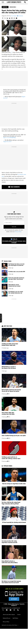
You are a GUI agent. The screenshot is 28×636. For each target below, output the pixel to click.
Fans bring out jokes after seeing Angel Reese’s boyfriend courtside (9, 541)
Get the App (14, 599)
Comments (20, 15)
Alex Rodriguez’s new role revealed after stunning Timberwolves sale (15, 292)
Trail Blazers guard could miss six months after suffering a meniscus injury (11, 457)
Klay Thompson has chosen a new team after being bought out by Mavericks (16, 264)
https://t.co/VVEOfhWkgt (9, 137)
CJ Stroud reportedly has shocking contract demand (14, 522)
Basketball (5, 7)
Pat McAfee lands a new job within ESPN (16, 271)
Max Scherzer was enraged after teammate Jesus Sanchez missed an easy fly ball (11, 581)
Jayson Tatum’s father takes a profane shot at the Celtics (8, 413)
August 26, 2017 (7, 141)
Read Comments (15, 187)
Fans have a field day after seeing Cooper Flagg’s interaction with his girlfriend (11, 503)
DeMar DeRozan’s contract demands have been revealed (14, 285)
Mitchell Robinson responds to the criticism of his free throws (9, 367)
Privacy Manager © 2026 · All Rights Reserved (11, 607)
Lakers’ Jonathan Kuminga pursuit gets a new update (14, 435)
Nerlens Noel (13, 7)
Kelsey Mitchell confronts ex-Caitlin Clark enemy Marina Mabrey (10, 561)
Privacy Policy (18, 231)
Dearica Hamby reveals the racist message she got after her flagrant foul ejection (11, 390)
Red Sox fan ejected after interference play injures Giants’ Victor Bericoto (16, 278)
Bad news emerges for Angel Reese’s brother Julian (14, 483)
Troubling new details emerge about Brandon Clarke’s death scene (10, 344)
